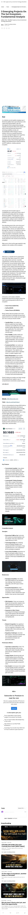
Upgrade (14, 708)
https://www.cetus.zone (12, 398)
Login (5, 818)
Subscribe (10, 818)
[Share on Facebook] (2, 28)
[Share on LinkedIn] (9, 28)
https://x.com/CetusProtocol (13, 402)
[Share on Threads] (7, 28)
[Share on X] (4, 28)
